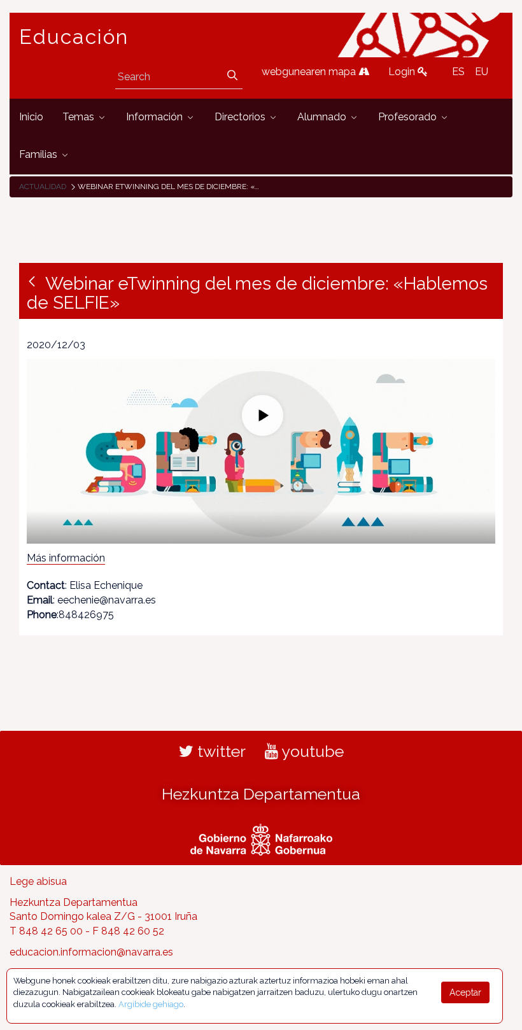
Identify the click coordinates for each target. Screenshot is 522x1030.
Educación (74, 37)
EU (481, 72)
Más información (66, 558)
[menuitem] (31, 117)
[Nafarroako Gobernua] (261, 837)
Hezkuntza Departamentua (261, 793)
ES (458, 72)
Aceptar (465, 992)
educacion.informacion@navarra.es (91, 952)
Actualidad (42, 186)
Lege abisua (38, 881)
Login (403, 72)
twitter (220, 751)
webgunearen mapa (310, 72)
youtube (311, 751)
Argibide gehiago (150, 1004)
